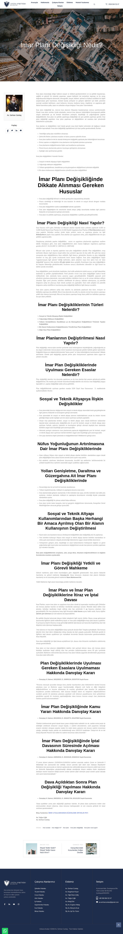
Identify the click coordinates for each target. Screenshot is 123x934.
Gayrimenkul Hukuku (42, 905)
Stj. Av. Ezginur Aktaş (72, 905)
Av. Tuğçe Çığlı (70, 898)
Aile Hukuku (39, 898)
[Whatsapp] (5, 931)
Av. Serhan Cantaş (14, 115)
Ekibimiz (70, 2)
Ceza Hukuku (39, 895)
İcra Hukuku (39, 908)
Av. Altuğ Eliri (69, 901)
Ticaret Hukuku (40, 892)
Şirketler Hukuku (40, 888)
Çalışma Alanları (58, 2)
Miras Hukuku (39, 911)
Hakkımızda (45, 2)
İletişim (60, 6)
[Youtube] (14, 904)
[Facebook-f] (5, 904)
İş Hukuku (38, 901)
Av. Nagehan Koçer (72, 892)
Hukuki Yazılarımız (82, 2)
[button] (118, 924)
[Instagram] (18, 904)
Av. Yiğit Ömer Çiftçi (72, 895)
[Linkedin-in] (9, 904)
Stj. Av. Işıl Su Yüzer (72, 911)
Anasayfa (34, 2)
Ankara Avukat (44, 929)
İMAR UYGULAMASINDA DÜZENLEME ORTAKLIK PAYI (68, 813)
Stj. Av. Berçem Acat (72, 908)
